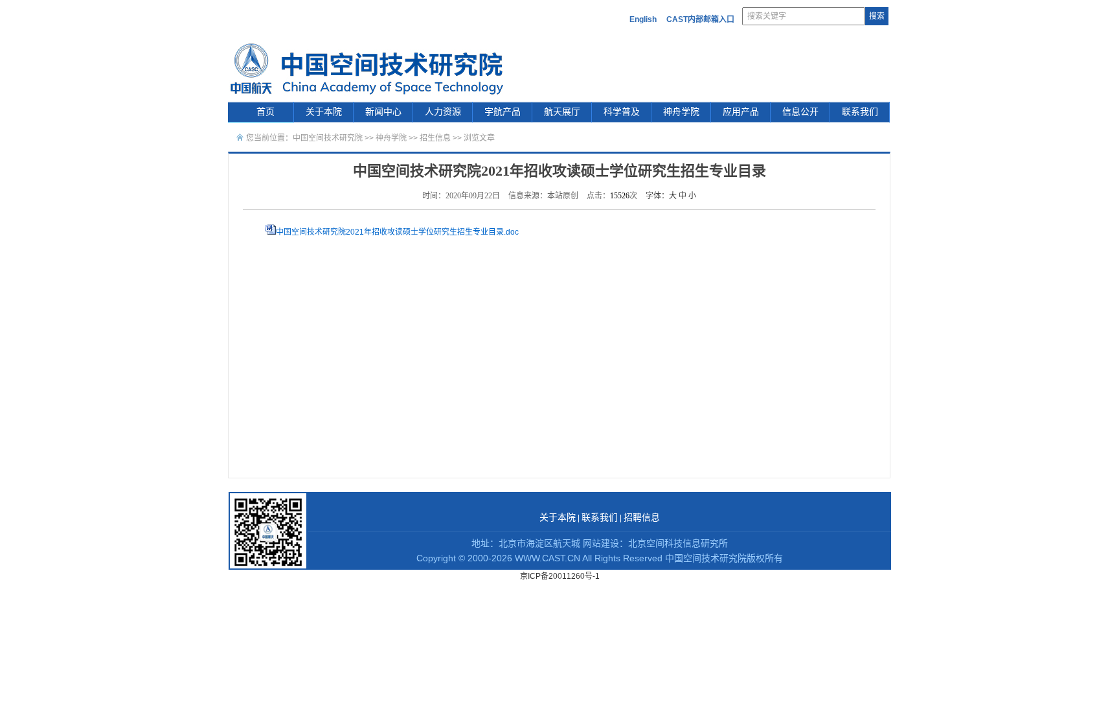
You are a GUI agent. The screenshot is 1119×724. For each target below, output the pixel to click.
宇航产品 (502, 112)
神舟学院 (681, 112)
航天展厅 (562, 112)
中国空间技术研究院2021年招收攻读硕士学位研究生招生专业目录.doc (397, 232)
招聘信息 (642, 517)
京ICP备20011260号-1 (560, 576)
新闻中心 (383, 112)
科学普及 (622, 112)
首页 (265, 112)
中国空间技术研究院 (328, 138)
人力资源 (443, 112)
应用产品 (741, 112)
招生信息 (435, 138)
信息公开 (800, 112)
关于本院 (324, 112)
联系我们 (860, 112)
